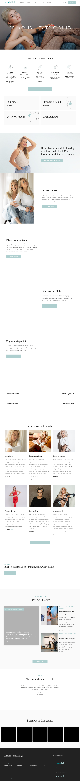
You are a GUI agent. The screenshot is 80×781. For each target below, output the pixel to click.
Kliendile (35, 2)
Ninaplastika (6, 770)
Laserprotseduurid (33, 765)
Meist (44, 765)
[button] (66, 3)
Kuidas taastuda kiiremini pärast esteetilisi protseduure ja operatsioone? (67, 613)
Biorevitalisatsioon (20, 770)
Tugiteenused (70, 633)
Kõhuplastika (6, 769)
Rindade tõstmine (7, 767)
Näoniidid (18, 769)
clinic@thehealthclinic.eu (62, 772)
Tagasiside (45, 769)
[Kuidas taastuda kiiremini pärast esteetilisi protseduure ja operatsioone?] (49, 615)
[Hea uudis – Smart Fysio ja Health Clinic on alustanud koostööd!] (49, 642)
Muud (70, 606)
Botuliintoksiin (19, 765)
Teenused (22, 2)
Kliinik (28, 2)
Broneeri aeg (72, 2)
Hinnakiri (42, 2)
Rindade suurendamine (8, 765)
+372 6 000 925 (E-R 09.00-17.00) (64, 770)
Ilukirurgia (67, 606)
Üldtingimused (13, 778)
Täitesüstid (19, 767)
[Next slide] (74, 693)
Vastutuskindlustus (20, 778)
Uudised (62, 608)
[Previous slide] (6, 693)
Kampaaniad (61, 606)
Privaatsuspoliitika (7, 778)
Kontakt (49, 2)
